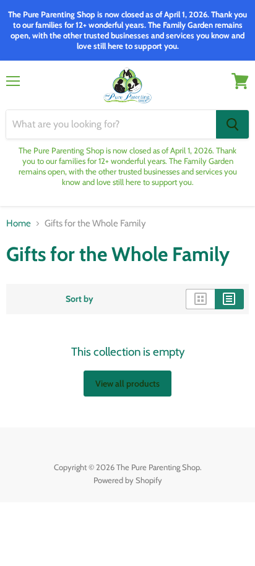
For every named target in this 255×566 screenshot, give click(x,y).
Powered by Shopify (127, 480)
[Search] (232, 124)
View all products (127, 383)
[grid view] (200, 299)
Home (18, 223)
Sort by (79, 299)
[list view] (229, 299)
